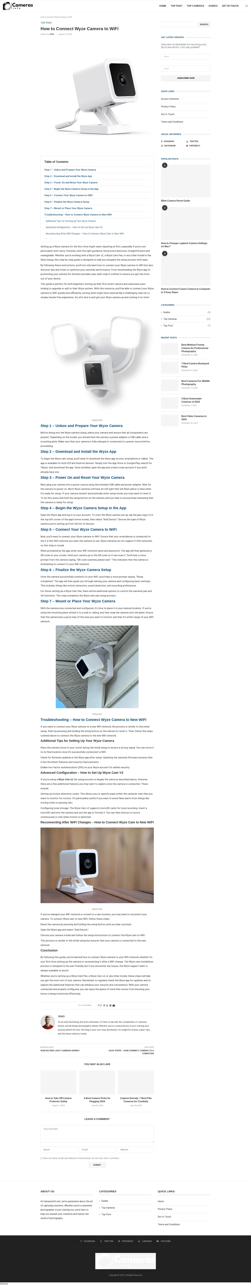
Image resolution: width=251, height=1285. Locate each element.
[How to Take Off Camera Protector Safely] (58, 1082)
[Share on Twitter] (107, 1005)
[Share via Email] (114, 1005)
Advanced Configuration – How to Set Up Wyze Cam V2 (74, 227)
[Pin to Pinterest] (110, 1005)
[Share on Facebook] (104, 1005)
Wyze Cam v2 (65, 779)
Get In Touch (167, 114)
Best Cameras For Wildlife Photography (195, 382)
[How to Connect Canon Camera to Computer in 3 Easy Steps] (185, 269)
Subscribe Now (185, 78)
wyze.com (97, 420)
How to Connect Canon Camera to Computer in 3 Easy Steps (185, 290)
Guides (213, 6)
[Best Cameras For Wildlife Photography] (170, 385)
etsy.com (97, 714)
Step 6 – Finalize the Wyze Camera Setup (66, 202)
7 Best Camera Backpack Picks (195, 365)
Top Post (176, 6)
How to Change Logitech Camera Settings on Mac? (184, 245)
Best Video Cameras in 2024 (194, 418)
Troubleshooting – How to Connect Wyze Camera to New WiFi (78, 214)
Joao (51, 34)
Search (204, 24)
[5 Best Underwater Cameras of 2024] (170, 403)
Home (162, 6)
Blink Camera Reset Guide (175, 200)
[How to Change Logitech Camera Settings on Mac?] (185, 223)
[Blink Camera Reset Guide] (185, 181)
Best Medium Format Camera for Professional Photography (194, 348)
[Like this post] (100, 1005)
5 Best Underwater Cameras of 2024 (191, 400)
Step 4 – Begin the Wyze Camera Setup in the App (71, 189)
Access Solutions (170, 98)
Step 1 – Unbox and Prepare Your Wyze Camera (70, 169)
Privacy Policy (168, 106)
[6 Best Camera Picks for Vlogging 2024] (97, 1082)
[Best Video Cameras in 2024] (170, 420)
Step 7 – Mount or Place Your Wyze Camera (68, 208)
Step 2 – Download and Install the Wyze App (68, 176)
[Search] (246, 6)
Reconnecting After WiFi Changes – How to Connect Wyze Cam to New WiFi (85, 233)
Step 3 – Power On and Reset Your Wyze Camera (70, 182)
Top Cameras (195, 6)
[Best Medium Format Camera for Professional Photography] (170, 349)
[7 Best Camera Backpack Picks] (170, 368)
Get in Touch (230, 6)
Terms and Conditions (172, 121)
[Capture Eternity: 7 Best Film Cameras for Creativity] (136, 1082)
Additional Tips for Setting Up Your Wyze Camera (71, 221)
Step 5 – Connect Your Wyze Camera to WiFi (68, 195)
